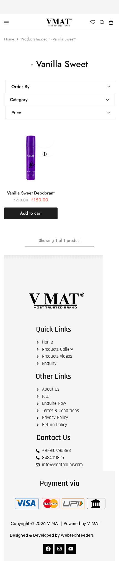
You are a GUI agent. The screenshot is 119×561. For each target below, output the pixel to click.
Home (9, 39)
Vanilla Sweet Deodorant (31, 193)
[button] (31, 213)
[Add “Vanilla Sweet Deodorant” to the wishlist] (44, 141)
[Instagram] (59, 549)
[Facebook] (48, 549)
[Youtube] (71, 549)
